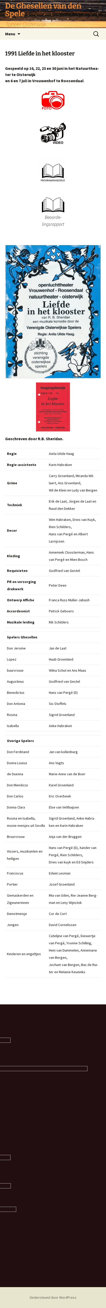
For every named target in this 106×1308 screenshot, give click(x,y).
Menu (10, 33)
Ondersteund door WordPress (53, 1297)
